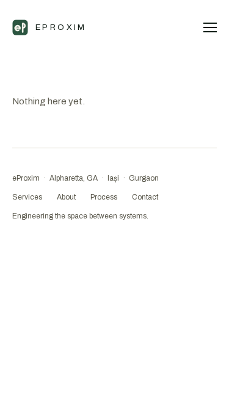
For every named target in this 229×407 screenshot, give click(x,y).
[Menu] (210, 27)
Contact (145, 197)
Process (103, 197)
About (66, 197)
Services (27, 197)
